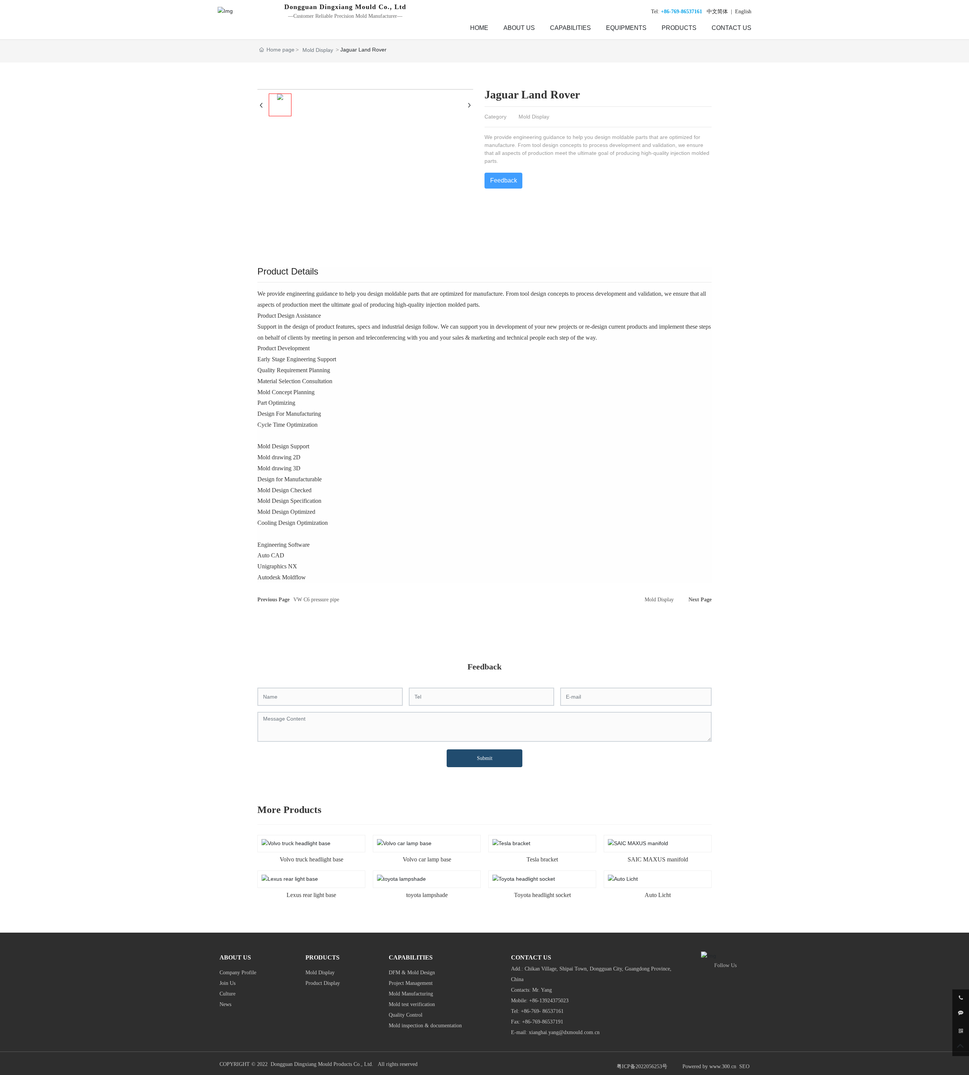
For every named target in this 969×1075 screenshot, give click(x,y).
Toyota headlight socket (542, 895)
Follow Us (725, 965)
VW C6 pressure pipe (316, 599)
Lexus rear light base (311, 895)
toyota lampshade (427, 895)
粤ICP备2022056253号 (642, 1066)
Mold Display (317, 50)
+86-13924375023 (549, 1000)
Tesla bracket (542, 859)
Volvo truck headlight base (311, 859)
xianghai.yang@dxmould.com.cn (565, 1032)
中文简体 (717, 11)
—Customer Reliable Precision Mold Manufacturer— (345, 16)
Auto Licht (658, 895)
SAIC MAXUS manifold (658, 859)
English (742, 11)
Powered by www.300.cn (709, 1066)
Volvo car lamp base (427, 859)
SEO (744, 1066)
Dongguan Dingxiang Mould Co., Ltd (345, 7)
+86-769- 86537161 (542, 1011)
